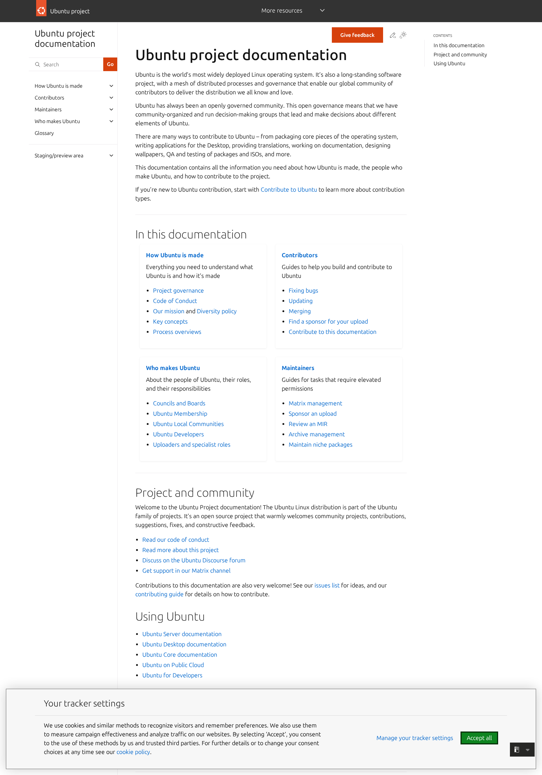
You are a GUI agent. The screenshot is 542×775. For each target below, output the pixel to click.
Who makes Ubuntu (57, 121)
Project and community (460, 54)
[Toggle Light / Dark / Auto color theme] (403, 35)
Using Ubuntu (449, 63)
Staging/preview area (59, 155)
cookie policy (133, 751)
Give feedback (357, 35)
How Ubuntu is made (59, 86)
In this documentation (459, 45)
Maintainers (48, 109)
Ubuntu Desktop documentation (184, 644)
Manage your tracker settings (414, 737)
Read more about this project (180, 550)
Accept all (479, 737)
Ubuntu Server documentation (182, 634)
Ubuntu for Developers (172, 675)
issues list (327, 585)
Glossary (44, 133)
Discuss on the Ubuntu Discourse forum (194, 560)
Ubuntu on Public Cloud (173, 664)
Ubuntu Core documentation (179, 654)
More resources (281, 10)
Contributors (49, 98)
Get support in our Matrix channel (186, 570)
